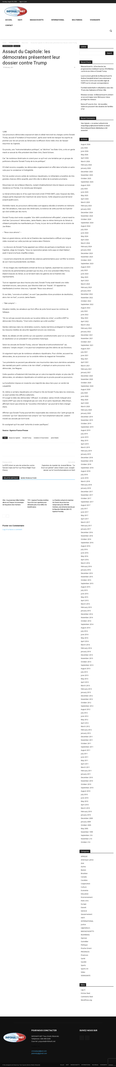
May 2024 (84, 236)
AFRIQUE (84, 856)
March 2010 (85, 808)
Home (4, 43)
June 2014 (84, 634)
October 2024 (86, 219)
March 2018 (85, 481)
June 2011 (84, 757)
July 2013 (84, 672)
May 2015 (84, 597)
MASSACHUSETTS (87, 931)
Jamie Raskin (55, 438)
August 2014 (85, 628)
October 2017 (86, 498)
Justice (83, 924)
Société (83, 962)
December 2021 (87, 335)
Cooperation (85, 884)
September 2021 (87, 345)
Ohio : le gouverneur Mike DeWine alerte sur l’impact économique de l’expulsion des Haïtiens (13, 502)
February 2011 (86, 771)
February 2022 (86, 328)
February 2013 (86, 689)
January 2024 (86, 250)
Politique (84, 945)
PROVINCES (85, 952)
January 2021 (86, 372)
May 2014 (84, 638)
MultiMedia (85, 935)
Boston (83, 870)
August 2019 (85, 430)
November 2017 (87, 495)
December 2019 (87, 417)
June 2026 (84, 151)
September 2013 (87, 665)
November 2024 (87, 216)
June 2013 (84, 675)
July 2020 (84, 393)
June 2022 (84, 314)
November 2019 (87, 420)
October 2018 (86, 464)
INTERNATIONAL (14, 43)
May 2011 (84, 760)
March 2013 (85, 685)
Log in (83, 990)
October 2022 (86, 301)
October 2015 (86, 580)
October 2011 (86, 743)
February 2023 (86, 287)
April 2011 (85, 764)
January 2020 (86, 413)
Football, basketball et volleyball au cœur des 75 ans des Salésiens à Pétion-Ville (97, 89)
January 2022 (86, 331)
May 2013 (84, 679)
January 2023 (86, 291)
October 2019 (86, 423)
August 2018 (85, 471)
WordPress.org (86, 1000)
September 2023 (87, 263)
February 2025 (86, 206)
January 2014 (86, 651)
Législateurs (85, 928)
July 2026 (84, 148)
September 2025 (87, 182)
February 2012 (86, 730)
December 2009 (87, 818)
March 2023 (85, 284)
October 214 (85, 842)
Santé (83, 958)
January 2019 (86, 454)
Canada (84, 877)
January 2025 (86, 209)
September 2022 (87, 304)
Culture (84, 887)
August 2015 (85, 587)
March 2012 (85, 726)
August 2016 (85, 546)
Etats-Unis (25, 43)
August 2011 (85, 750)
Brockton (84, 873)
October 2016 (86, 539)
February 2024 (86, 246)
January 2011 (86, 774)
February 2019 (86, 451)
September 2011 (87, 747)
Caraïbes (84, 880)
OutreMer (84, 941)
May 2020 (84, 400)
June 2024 (84, 233)
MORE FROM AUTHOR (28, 478)
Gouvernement (86, 914)
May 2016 (84, 556)
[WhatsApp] (10, 72)
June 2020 (84, 396)
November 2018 (87, 461)
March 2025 (85, 202)
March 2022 (85, 325)
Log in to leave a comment (12, 529)
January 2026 (86, 168)
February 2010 (86, 811)
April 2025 (85, 199)
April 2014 (85, 641)
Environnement (87, 897)
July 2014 (84, 631)
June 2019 (84, 437)
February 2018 (86, 485)
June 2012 (84, 716)
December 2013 (87, 655)
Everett (83, 907)
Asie (82, 863)
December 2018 (87, 457)
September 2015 (87, 583)
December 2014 (87, 614)
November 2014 (87, 617)
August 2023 (85, 267)
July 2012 (84, 713)
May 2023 (84, 277)
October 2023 (86, 260)
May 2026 (84, 154)
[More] (20, 72)
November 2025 (87, 175)
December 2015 (87, 573)
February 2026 (86, 165)
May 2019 (84, 440)
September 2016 (87, 542)
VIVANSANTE (85, 975)
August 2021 (85, 348)
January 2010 (86, 815)
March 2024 (85, 243)
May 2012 (84, 719)
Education (84, 894)
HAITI (83, 918)
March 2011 (85, 767)
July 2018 (84, 474)
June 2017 (84, 512)
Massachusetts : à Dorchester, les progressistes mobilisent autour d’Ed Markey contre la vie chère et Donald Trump (97, 69)
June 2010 (84, 798)
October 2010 (86, 784)
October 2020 (86, 383)
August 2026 (85, 144)
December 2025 (87, 172)
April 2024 (85, 240)
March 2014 (85, 645)
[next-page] (7, 516)
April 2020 (85, 403)
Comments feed (87, 997)
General (84, 911)
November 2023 (87, 257)
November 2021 (87, 338)
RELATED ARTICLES (11, 478)
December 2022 (87, 294)
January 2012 (86, 733)
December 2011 (87, 736)
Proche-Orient (86, 948)
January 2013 (86, 692)
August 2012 (85, 709)
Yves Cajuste (85, 123)
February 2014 (86, 648)
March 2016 (85, 563)
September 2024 (87, 223)
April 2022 (85, 321)
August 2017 (85, 505)
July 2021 (84, 352)
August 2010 (85, 791)
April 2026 (85, 158)
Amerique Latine (87, 860)
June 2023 (84, 274)
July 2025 (84, 189)
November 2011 (87, 740)
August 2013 (85, 668)
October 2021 (86, 342)
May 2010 (84, 801)
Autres (83, 867)
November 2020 (87, 379)
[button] (111, 30)
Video (83, 972)
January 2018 (86, 488)
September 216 (86, 835)
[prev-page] (3, 516)
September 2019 (87, 427)
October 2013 (86, 662)
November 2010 (87, 781)
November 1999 (87, 832)
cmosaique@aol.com (39, 1051)
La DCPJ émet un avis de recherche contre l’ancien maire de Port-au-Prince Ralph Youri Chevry (18, 467)
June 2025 (84, 192)
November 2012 (87, 699)
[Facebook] (109, 1)
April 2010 (85, 805)
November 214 (86, 839)
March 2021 (85, 366)
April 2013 (85, 682)
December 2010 (87, 777)
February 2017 (86, 525)
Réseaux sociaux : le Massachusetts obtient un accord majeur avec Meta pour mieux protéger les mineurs (97, 97)
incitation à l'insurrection (41, 438)
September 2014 (87, 624)
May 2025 (84, 195)
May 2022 (84, 318)
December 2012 (87, 696)
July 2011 (84, 754)
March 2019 (85, 447)
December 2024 (87, 212)
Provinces (84, 955)
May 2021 (84, 359)
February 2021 (86, 369)
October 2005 (86, 825)
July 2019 (84, 434)
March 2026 (85, 161)
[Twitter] (112, 1)
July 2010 (84, 794)
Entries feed (85, 993)
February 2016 (86, 566)
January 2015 (86, 611)
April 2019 (85, 444)
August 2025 (85, 185)
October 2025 (86, 178)
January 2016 (86, 570)
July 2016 (84, 549)
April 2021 (85, 362)
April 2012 (85, 723)
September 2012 (87, 706)
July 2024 (84, 229)
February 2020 (86, 410)
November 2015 (87, 577)
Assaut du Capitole (14, 438)
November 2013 (87, 658)
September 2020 (87, 386)
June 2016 (84, 553)
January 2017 (86, 529)
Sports (83, 965)
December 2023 (87, 253)
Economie (84, 890)
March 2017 (85, 522)
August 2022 (85, 308)
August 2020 (85, 389)
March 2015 (85, 604)
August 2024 (85, 226)
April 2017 (85, 519)
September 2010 (87, 788)
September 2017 (87, 502)
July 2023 (84, 270)
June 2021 (84, 355)
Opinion (84, 938)
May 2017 (84, 515)
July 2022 (84, 311)
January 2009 (86, 822)
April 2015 (85, 600)
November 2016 (87, 536)
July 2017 (84, 508)
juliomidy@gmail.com (39, 1053)
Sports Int (84, 969)
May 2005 (84, 828)
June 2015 (84, 594)
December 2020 (87, 376)
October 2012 (86, 702)
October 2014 (86, 621)
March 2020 (85, 406)
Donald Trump (27, 438)
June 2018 (84, 478)
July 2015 (84, 590)
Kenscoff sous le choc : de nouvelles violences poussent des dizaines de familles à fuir (97, 106)
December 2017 (87, 491)
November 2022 (87, 297)
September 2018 (87, 468)
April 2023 (85, 280)
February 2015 (86, 607)
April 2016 (85, 560)
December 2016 (87, 532)
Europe (83, 904)
